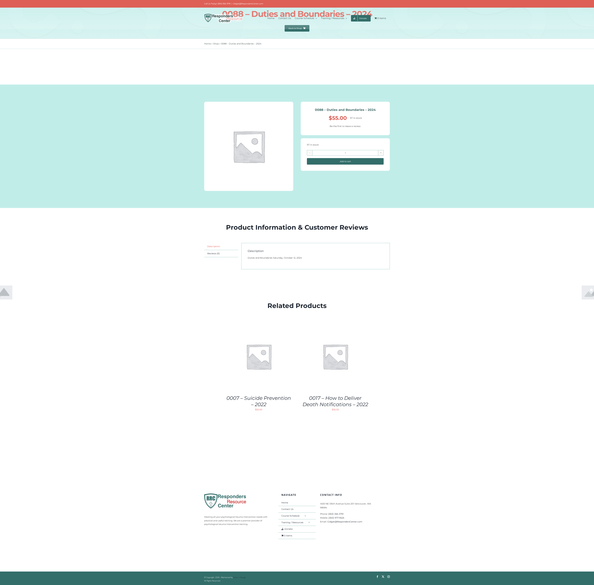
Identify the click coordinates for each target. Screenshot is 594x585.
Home (207, 43)
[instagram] (388, 576)
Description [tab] (213, 246)
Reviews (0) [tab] (213, 253)
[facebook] (377, 576)
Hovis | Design (239, 577)
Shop (216, 43)
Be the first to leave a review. (345, 126)
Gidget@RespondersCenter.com (248, 3)
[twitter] (383, 576)
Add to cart (345, 161)
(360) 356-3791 (336, 514)
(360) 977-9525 (336, 517)
